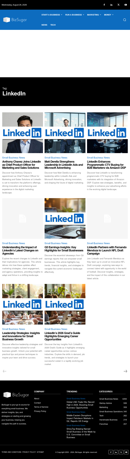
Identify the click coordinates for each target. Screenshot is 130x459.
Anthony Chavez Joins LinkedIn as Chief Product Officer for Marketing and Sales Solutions (21, 164)
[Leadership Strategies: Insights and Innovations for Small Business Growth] (22, 304)
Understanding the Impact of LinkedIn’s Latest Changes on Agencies (20, 250)
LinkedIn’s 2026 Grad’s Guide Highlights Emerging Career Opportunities (62, 336)
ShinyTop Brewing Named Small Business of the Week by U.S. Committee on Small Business (81, 433)
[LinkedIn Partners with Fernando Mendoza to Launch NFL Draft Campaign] (107, 218)
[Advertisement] (65, 53)
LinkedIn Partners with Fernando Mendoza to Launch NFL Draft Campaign (107, 250)
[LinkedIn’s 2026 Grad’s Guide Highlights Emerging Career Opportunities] (65, 304)
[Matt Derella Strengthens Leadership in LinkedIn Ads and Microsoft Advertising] (65, 132)
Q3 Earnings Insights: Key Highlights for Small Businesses (64, 248)
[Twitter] (118, 5)
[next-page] (125, 371)
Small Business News (13, 157)
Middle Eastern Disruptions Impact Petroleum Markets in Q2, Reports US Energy (80, 418)
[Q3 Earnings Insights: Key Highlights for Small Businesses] (65, 218)
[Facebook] (104, 5)
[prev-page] (4, 371)
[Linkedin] (111, 5)
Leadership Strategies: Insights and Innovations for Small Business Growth (21, 336)
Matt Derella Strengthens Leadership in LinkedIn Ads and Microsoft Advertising (64, 164)
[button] (124, 20)
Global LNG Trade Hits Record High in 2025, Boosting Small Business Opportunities (80, 404)
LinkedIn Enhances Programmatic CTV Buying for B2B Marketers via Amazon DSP (106, 164)
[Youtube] (125, 5)
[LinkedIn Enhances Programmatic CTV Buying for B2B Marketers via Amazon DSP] (107, 132)
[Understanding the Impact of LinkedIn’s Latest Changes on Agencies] (22, 218)
